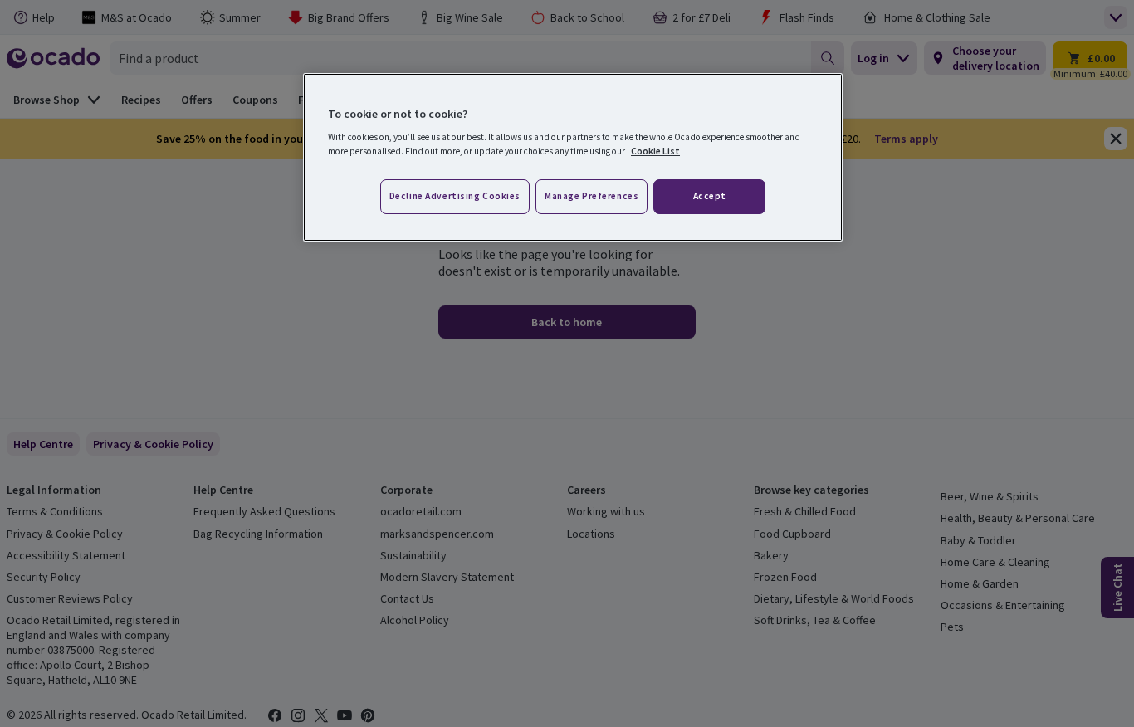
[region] (573, 157)
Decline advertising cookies (455, 196)
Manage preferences (591, 196)
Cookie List (655, 151)
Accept (709, 196)
